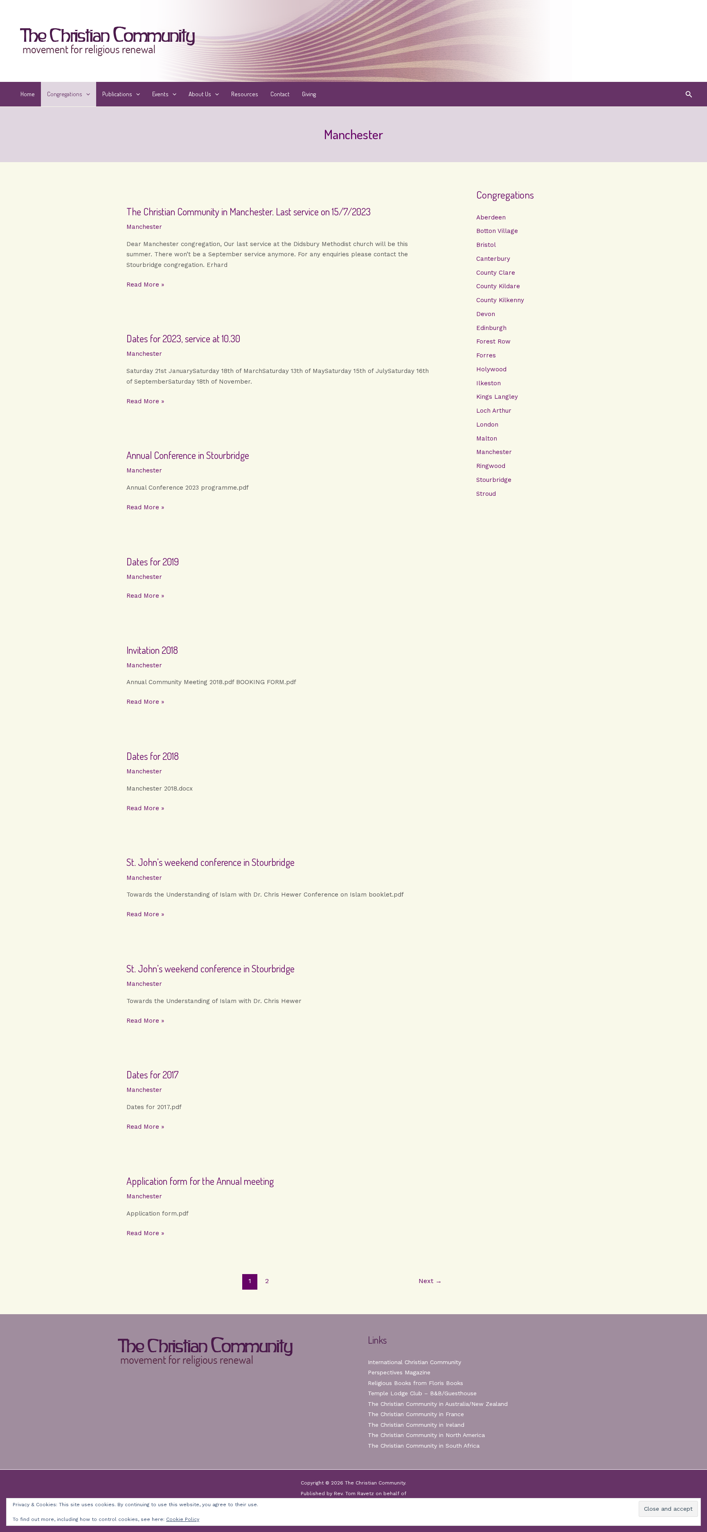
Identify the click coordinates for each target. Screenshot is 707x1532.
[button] (86, 94)
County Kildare (498, 286)
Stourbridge (493, 480)
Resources (244, 94)
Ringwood (490, 466)
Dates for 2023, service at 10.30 (183, 338)
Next (430, 1281)
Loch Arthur (493, 410)
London (487, 424)
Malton (486, 438)
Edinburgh (491, 328)
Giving (309, 94)
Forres (486, 355)
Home (27, 94)
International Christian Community (414, 1362)
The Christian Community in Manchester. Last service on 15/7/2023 (248, 211)
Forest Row (493, 341)
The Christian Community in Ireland (416, 1424)
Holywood (491, 369)
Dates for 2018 (152, 756)
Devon (485, 314)
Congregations (64, 94)
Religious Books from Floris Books (415, 1383)
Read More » (145, 285)
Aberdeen (491, 217)
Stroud (486, 493)
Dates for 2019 (152, 561)
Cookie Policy (182, 1519)
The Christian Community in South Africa (424, 1445)
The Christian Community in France (416, 1414)
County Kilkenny (500, 300)
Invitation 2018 (152, 650)
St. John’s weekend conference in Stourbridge (210, 862)
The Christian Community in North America (426, 1435)
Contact (280, 94)
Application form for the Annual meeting (200, 1181)
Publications (117, 94)
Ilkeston (488, 383)
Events (160, 94)
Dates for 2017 (152, 1074)
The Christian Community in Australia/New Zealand (438, 1404)
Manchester (144, 226)
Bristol (486, 245)
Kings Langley (497, 396)
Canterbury (493, 258)
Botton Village (497, 231)
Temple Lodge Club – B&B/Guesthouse (422, 1393)
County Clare (495, 272)
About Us (200, 94)
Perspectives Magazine (399, 1372)
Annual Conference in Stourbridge (187, 455)
